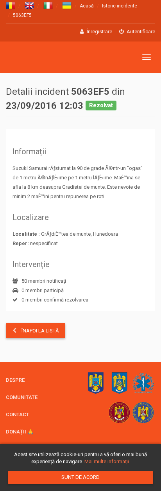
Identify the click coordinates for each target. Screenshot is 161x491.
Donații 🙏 (20, 432)
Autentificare (140, 31)
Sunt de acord (80, 477)
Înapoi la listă (39, 331)
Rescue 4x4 (44, 57)
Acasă (87, 6)
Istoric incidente (119, 6)
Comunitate (22, 397)
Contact (17, 414)
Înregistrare (99, 31)
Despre (15, 380)
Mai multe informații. (107, 461)
